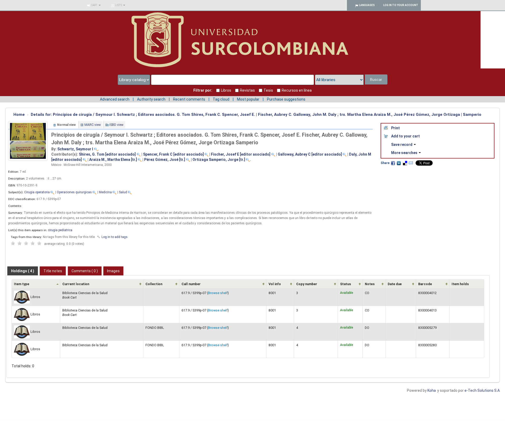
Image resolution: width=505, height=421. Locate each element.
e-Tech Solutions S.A (482, 390)
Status (345, 284)
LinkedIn (398, 163)
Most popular (248, 99)
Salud (123, 192)
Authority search (151, 99)
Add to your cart (405, 136)
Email (410, 163)
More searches (404, 153)
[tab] (22, 271)
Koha (431, 390)
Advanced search (114, 99)
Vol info (275, 284)
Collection (153, 284)
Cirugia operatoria (37, 192)
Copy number (306, 284)
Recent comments (189, 99)
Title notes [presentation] (52, 271)
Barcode (425, 284)
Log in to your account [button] (400, 5)
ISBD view (116, 125)
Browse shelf (218, 293)
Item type (21, 284)
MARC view (92, 125)
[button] (93, 5)
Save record (402, 144)
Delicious (404, 163)
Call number (191, 284)
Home (19, 114)
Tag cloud (221, 99)
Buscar (376, 79)
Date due (395, 284)
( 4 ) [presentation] (22, 271)
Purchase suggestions (286, 99)
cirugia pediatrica (60, 230)
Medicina (105, 192)
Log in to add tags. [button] (115, 237)
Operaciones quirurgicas (74, 192)
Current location (75, 284)
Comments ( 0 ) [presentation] (85, 271)
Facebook (393, 163)
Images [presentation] (113, 271)
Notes (370, 284)
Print (395, 128)
